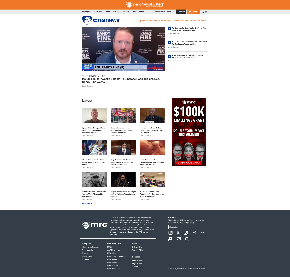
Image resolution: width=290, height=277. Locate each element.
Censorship (202, 20)
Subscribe (181, 12)
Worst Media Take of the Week (185, 20)
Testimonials (160, 12)
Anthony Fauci (147, 20)
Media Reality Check (166, 20)
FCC (155, 20)
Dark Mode (170, 12)
